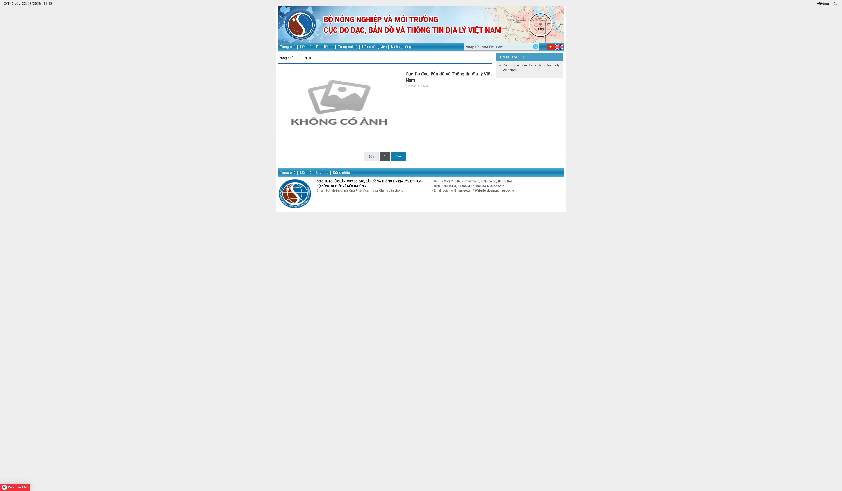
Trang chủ (288, 47)
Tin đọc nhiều (511, 57)
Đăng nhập (829, 4)
